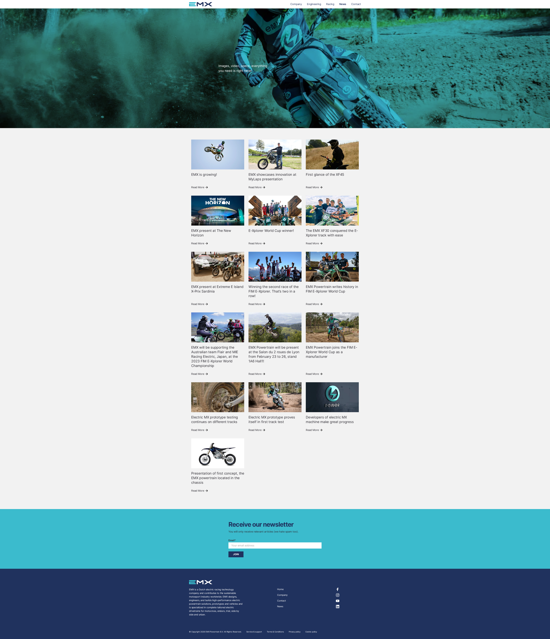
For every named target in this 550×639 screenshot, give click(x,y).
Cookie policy (311, 632)
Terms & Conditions (275, 632)
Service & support (254, 632)
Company (296, 4)
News (342, 4)
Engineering (314, 4)
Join (236, 554)
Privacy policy (294, 632)
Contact (356, 4)
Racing (330, 4)
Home (280, 589)
